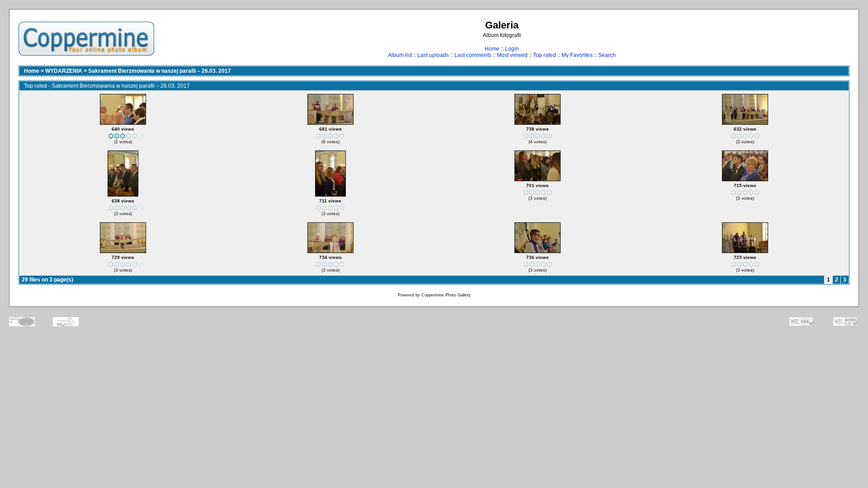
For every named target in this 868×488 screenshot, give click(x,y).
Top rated (544, 55)
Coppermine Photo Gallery (446, 295)
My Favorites (577, 55)
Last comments (472, 55)
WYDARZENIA (63, 71)
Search (607, 55)
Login (512, 49)
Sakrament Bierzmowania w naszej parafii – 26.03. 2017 (159, 71)
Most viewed (512, 55)
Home (492, 49)
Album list (400, 55)
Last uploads (433, 55)
